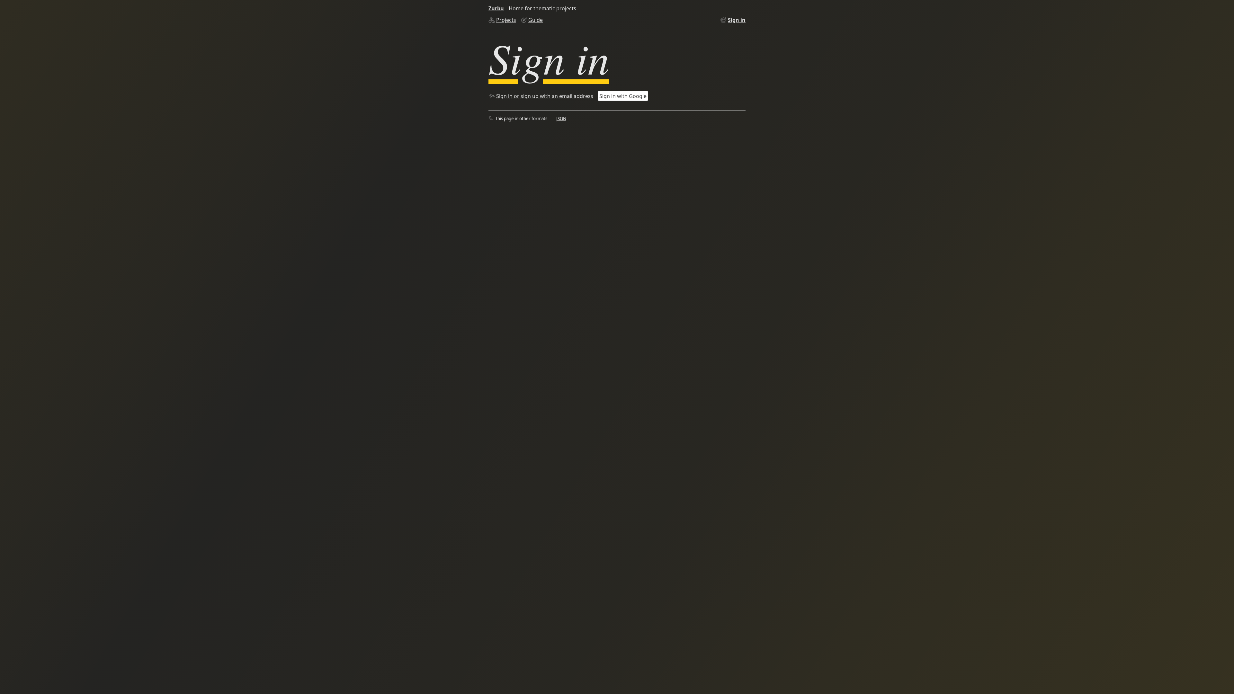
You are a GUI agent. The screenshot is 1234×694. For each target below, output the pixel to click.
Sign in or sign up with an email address (544, 96)
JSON (561, 118)
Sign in (737, 19)
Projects (506, 19)
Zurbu (496, 8)
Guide (535, 19)
